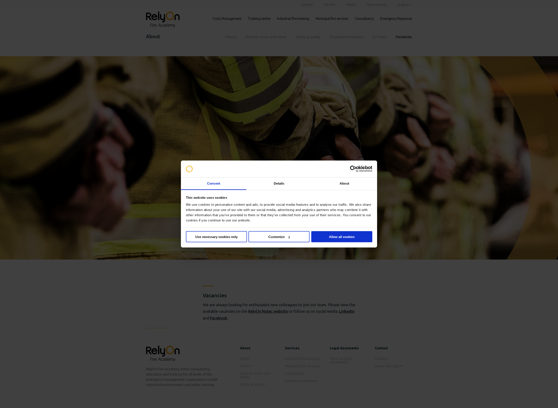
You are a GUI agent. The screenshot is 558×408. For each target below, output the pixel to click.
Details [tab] (279, 183)
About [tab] (344, 183)
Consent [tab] (213, 183)
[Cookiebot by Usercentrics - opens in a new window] (353, 169)
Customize (276, 237)
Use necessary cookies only (216, 237)
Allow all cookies (342, 237)
